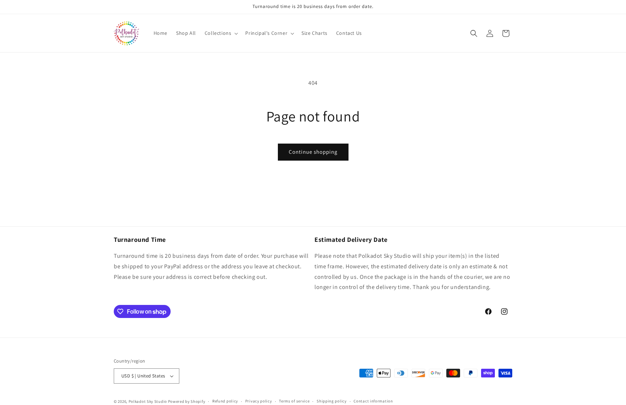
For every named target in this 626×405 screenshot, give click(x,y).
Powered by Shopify (186, 401)
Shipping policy (332, 401)
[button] (220, 33)
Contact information (373, 401)
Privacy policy (258, 401)
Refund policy (225, 401)
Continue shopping (313, 151)
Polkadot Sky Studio (148, 401)
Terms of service (294, 401)
